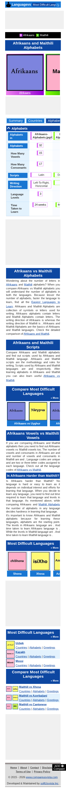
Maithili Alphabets (49, 504)
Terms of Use (23, 771)
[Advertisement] (34, 20)
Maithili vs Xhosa (30, 686)
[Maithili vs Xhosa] (12, 689)
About (23, 767)
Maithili (28, 284)
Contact (34, 767)
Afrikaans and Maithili (36, 333)
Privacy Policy (42, 771)
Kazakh (20, 652)
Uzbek (20, 643)
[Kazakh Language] (10, 654)
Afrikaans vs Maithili (29, 469)
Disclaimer (48, 767)
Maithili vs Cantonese (33, 704)
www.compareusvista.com (42, 777)
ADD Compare (59, 767)
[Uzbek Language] (10, 645)
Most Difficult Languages (48, 4)
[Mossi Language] (10, 663)
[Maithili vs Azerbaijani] (12, 698)
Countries (35, 120)
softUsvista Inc (49, 783)
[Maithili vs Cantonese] (12, 707)
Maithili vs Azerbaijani (33, 695)
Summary (16, 120)
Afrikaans (25, 92)
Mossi (19, 661)
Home (13, 767)
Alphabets (55, 120)
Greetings (49, 647)
